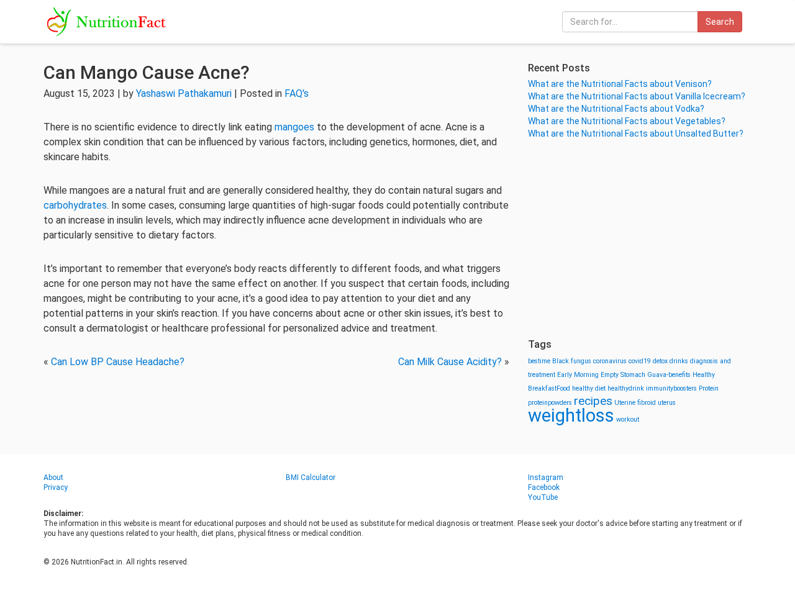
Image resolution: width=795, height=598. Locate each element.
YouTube (543, 497)
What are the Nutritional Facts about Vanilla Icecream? (636, 96)
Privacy (55, 487)
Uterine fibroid (635, 403)
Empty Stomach (623, 375)
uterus (667, 403)
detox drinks (670, 361)
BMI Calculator (310, 477)
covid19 (640, 361)
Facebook (544, 487)
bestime (539, 361)
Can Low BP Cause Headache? (117, 362)
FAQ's (296, 93)
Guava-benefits (669, 375)
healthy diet (589, 388)
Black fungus (571, 361)
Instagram (545, 477)
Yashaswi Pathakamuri (184, 93)
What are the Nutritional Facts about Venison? (620, 84)
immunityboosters (671, 388)
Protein (709, 388)
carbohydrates (75, 205)
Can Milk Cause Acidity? (450, 362)
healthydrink (625, 388)
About (53, 477)
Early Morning (578, 375)
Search (720, 22)
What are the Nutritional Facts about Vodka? (616, 109)
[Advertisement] (640, 239)
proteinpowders (550, 403)
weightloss (571, 415)
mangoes (294, 127)
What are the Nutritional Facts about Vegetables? (626, 121)
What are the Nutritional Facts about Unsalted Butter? (635, 133)
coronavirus (610, 361)
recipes (593, 401)
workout (627, 419)
